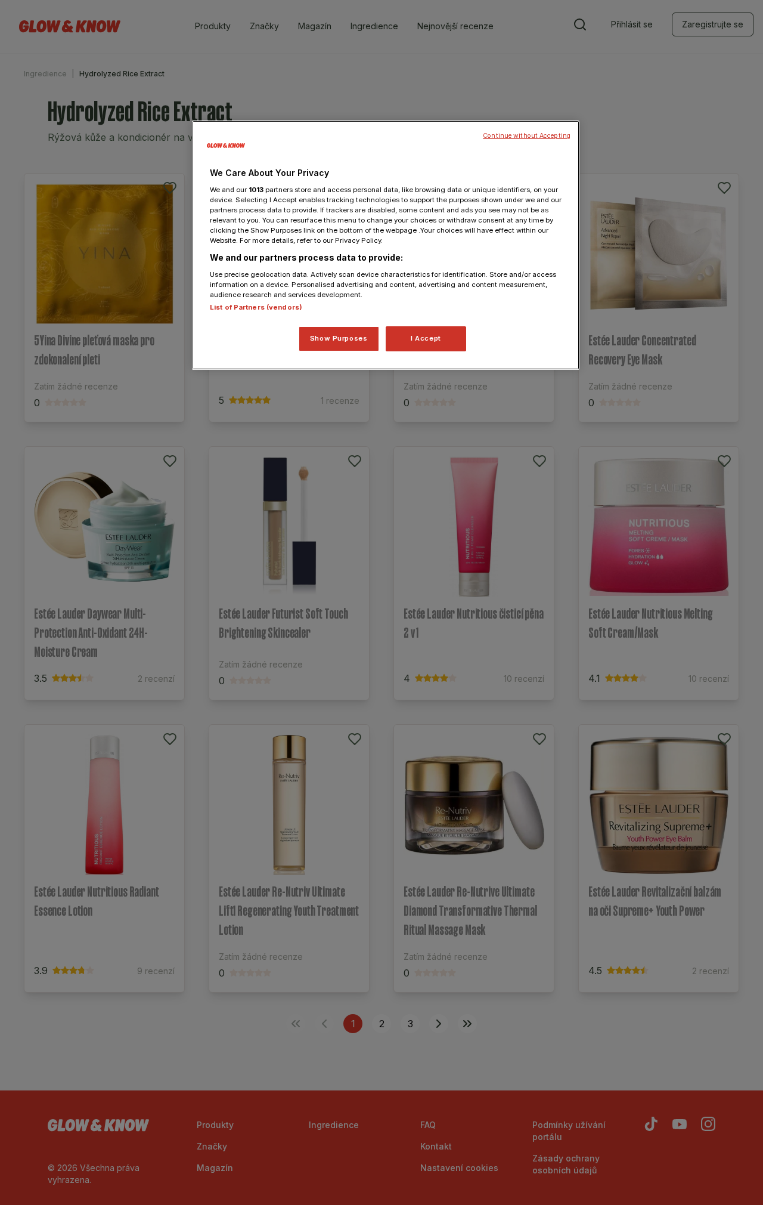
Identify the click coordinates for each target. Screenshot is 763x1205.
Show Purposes (338, 338)
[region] (385, 245)
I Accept (426, 338)
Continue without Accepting (526, 136)
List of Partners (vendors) (256, 307)
